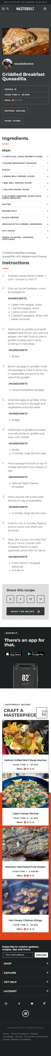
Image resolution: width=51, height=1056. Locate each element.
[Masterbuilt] (25, 9)
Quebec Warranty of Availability (17, 1039)
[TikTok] (45, 1003)
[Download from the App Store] (36, 654)
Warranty (34, 1034)
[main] (25, 475)
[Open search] (7, 8)
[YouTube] (32, 1003)
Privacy (6, 1034)
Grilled (20, 111)
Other (16, 121)
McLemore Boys (24, 63)
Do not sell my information (36, 1036)
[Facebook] (19, 1003)
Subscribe (41, 955)
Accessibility (8, 1036)
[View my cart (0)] (45, 8)
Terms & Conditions (20, 1034)
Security (19, 1036)
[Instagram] (6, 1003)
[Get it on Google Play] (14, 654)
